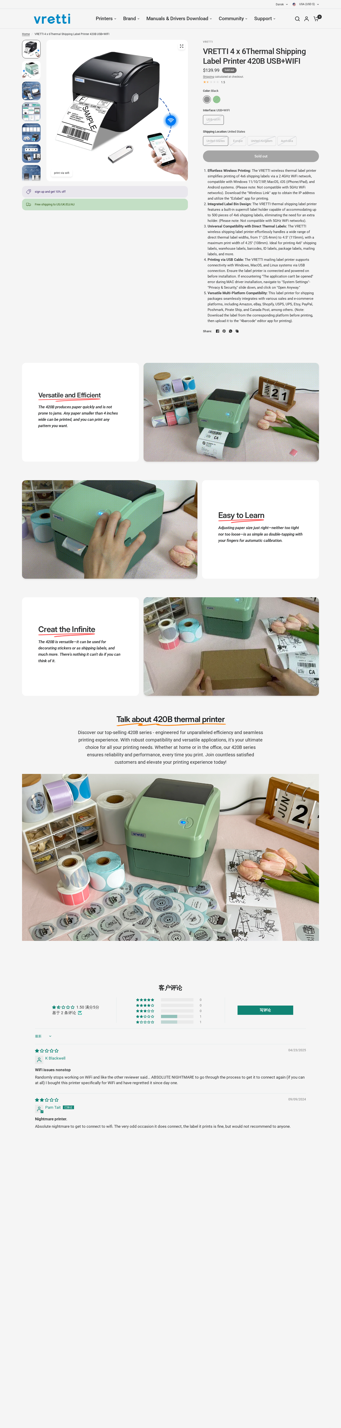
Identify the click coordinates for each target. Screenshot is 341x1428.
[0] (315, 19)
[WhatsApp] (230, 331)
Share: (207, 331)
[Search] (297, 19)
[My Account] (306, 19)
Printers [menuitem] (104, 18)
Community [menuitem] (231, 18)
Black (207, 99)
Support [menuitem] (263, 18)
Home (26, 34)
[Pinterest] (224, 331)
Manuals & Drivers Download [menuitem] (177, 18)
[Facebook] (217, 331)
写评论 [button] (265, 1010)
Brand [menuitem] (129, 18)
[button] (145, 1016)
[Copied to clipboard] (237, 331)
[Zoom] (181, 46)
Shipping (208, 76)
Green (216, 99)
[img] (46, 1050)
